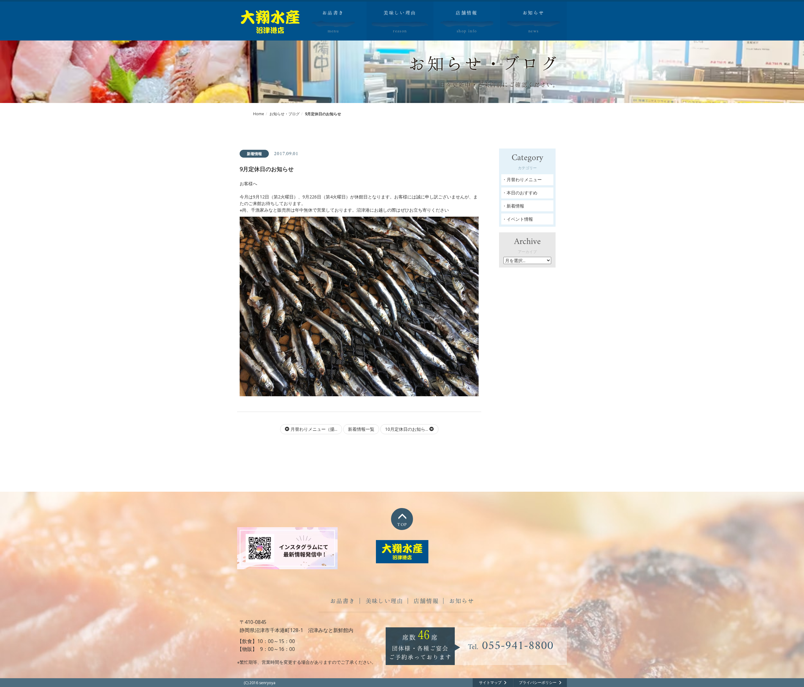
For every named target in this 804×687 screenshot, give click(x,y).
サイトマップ (490, 682)
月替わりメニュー (524, 179)
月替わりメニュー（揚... (313, 429)
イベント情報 (520, 219)
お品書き (342, 601)
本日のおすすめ (522, 193)
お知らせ (461, 601)
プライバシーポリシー (538, 682)
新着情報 (515, 206)
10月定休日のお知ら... (407, 429)
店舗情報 (426, 601)
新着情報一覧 (361, 429)
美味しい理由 (384, 601)
